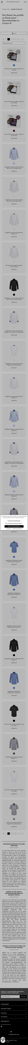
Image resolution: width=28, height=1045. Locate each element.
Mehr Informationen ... (20, 517)
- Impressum (8, 528)
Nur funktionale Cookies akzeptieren (14, 523)
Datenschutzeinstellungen (14, 520)
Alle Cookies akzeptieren (14, 526)
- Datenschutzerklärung (17, 528)
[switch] (3, 1041)
